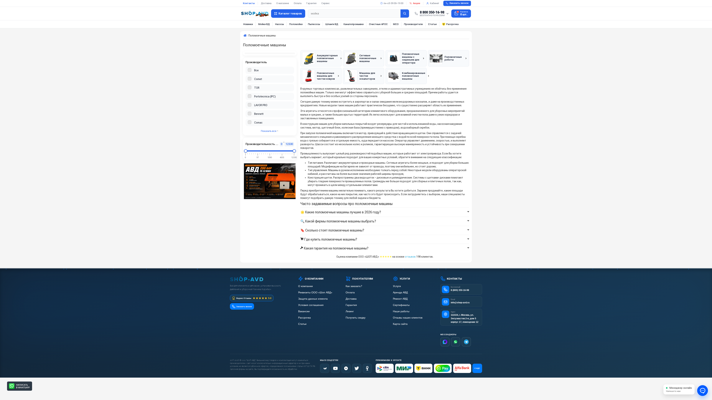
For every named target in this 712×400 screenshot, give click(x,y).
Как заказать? (354, 286)
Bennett (258, 113)
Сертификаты (401, 305)
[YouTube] (335, 368)
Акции (416, 3)
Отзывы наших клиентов (407, 317)
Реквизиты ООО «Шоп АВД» (315, 292)
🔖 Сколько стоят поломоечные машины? (332, 230)
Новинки (248, 24)
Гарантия (311, 3)
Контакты (249, 3)
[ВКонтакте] (324, 368)
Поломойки (296, 24)
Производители (413, 24)
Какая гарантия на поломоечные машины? (336, 248)
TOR (256, 87)
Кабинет (434, 3)
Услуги (397, 286)
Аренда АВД (400, 292)
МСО (396, 24)
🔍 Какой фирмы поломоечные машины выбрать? (338, 221)
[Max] (445, 341)
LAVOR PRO (260, 105)
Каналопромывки (354, 24)
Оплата (297, 3)
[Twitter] (356, 368)
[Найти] (404, 13)
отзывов (410, 256)
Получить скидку (355, 317)
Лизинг (350, 311)
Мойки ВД (264, 24)
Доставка (266, 3)
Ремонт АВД (400, 298)
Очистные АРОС (378, 24)
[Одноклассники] (367, 368)
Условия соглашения (311, 305)
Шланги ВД (331, 24)
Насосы (279, 24)
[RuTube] (346, 368)
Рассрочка (452, 24)
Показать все (269, 131)
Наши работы (401, 311)
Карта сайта (400, 324)
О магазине (282, 3)
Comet (258, 79)
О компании (305, 286)
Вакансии (304, 311)
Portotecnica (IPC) (265, 96)
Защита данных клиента (313, 298)
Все (256, 70)
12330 (289, 144)
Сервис (325, 3)
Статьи (432, 24)
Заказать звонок (459, 3)
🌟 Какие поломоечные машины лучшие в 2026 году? (340, 212)
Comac (258, 122)
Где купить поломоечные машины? (330, 239)
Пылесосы (314, 24)
